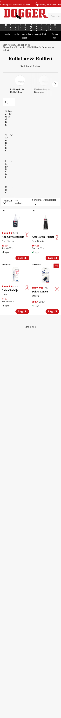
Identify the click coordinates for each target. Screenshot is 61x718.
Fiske (12, 44)
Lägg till (22, 258)
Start (5, 44)
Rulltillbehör (34, 47)
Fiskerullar (20, 47)
